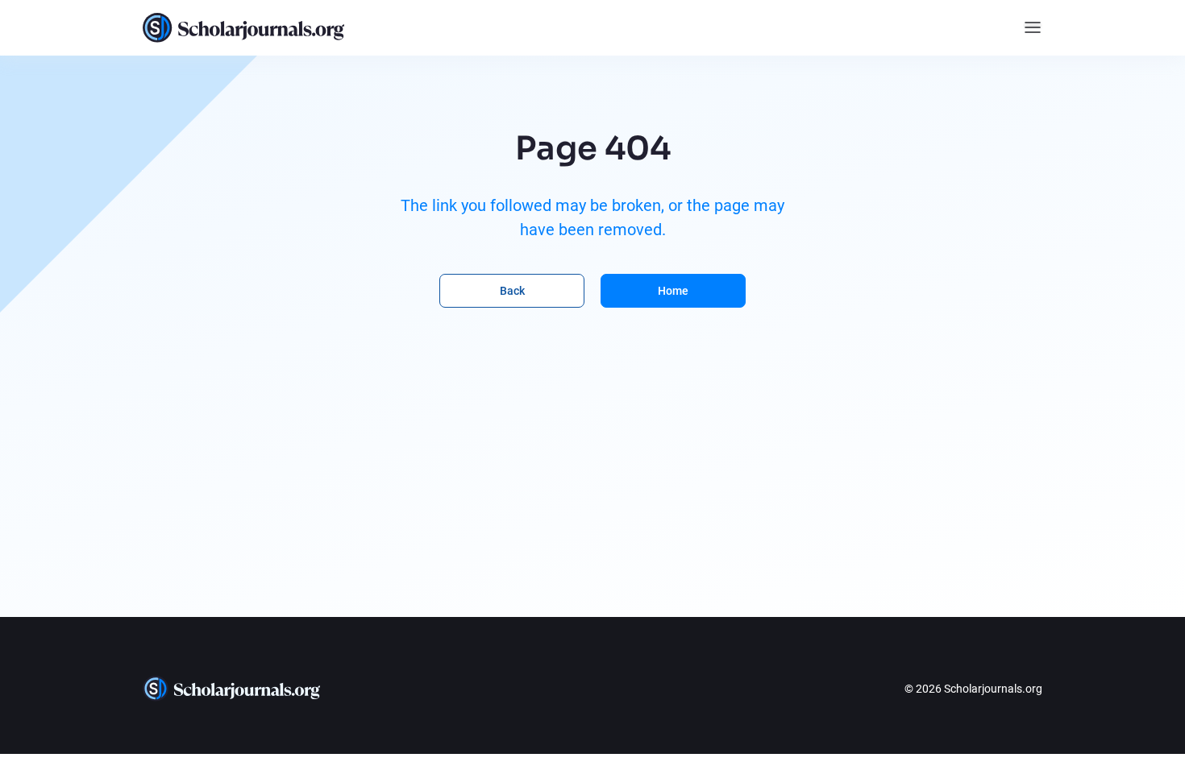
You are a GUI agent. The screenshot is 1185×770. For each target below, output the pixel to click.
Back (512, 290)
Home (673, 290)
